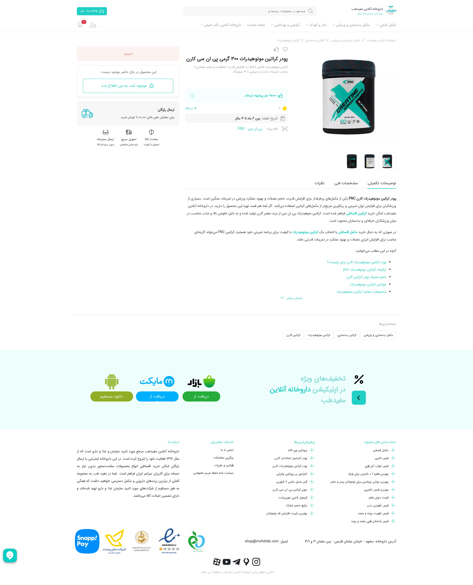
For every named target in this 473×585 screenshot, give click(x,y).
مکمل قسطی (381, 450)
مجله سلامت (256, 25)
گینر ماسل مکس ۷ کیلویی (291, 481)
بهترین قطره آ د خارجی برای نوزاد (368, 474)
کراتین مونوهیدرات (319, 335)
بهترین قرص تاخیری (376, 489)
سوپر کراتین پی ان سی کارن (289, 489)
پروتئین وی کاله (297, 450)
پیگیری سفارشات (223, 457)
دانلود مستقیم (112, 396)
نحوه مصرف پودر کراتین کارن (366, 277)
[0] (80, 24)
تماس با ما (227, 450)
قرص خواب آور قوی (377, 466)
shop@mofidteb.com (262, 541)
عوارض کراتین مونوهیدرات (368, 284)
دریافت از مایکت (157, 397)
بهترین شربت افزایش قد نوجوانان (286, 513)
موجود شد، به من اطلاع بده (124, 86)
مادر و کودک (317, 25)
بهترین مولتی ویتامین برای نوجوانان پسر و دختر (360, 481)
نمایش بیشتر (294, 298)
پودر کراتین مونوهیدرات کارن (289, 466)
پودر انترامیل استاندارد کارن (290, 458)
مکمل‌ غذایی (387, 25)
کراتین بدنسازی (347, 335)
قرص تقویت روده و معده (373, 513)
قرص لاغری (382, 458)
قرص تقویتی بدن (378, 505)
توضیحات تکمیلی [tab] (382, 183)
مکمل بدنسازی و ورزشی (353, 25)
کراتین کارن (293, 335)
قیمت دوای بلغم (379, 497)
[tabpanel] (290, 248)
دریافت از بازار (201, 397)
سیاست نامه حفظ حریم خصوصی (213, 473)
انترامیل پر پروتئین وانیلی (291, 474)
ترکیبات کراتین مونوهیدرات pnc (364, 269)
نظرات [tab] (319, 183)
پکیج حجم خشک (296, 505)
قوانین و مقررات (224, 465)
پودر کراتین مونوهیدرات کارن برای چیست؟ (356, 262)
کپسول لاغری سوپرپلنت (293, 497)
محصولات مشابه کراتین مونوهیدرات (361, 291)
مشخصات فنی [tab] (346, 183)
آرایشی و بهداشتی (287, 25)
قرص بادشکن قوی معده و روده (370, 521)
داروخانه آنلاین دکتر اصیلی (222, 25)
